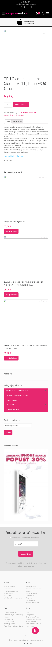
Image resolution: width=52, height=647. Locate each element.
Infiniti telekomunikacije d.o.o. (19, 640)
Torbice (6, 115)
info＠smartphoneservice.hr (27, 4)
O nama (28, 612)
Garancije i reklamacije (33, 589)
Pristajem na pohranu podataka (25, 537)
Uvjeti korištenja (9, 619)
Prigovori (29, 598)
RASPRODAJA (10, 405)
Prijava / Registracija (33, 602)
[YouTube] (27, 7)
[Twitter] (24, 7)
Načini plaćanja (31, 587)
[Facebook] (21, 7)
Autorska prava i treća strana (13, 626)
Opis (8, 121)
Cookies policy (9, 621)
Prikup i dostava (31, 593)
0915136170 (26, 2)
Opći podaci (30, 615)
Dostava (28, 591)
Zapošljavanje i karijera (33, 619)
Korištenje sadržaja (10, 624)
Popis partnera (31, 621)
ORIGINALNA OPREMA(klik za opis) (17, 391)
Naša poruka (30, 626)
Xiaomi (21, 115)
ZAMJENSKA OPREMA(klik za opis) (32, 113)
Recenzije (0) (17, 121)
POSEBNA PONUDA (12, 400)
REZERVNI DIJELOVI (12, 409)
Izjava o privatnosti (10, 612)
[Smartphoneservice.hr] (15, 13)
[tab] (8, 121)
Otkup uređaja (30, 596)
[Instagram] (31, 7)
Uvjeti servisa (8, 589)
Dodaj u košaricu (20, 105)
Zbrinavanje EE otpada (33, 624)
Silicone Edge (14, 115)
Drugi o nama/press (32, 617)
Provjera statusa (9, 587)
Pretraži (8, 432)
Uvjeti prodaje (30, 600)
